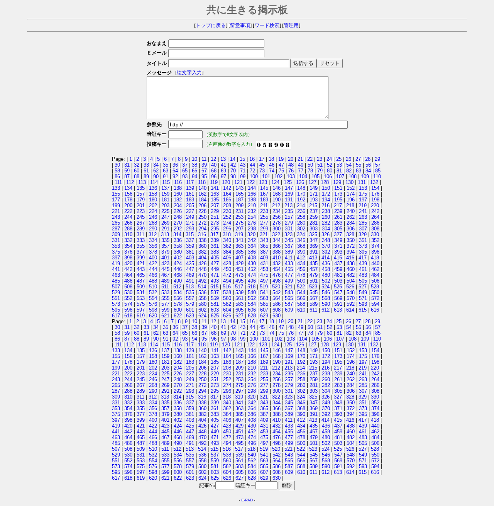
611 (313, 310)
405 (215, 258)
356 (153, 246)
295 (215, 229)
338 (202, 240)
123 (263, 182)
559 (215, 298)
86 (117, 176)
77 (300, 171)
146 (276, 188)
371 (338, 246)
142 (227, 188)
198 (375, 200)
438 (351, 263)
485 (116, 281)
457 (314, 269)
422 (153, 263)
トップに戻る (211, 25)
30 (117, 165)
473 (239, 275)
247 (165, 217)
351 (363, 240)
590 (326, 304)
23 (319, 159)
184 (202, 200)
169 (289, 194)
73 (262, 171)
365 (264, 246)
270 (178, 223)
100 (254, 176)
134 (128, 188)
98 (233, 176)
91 (165, 176)
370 (326, 246)
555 (165, 298)
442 (128, 269)
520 (276, 287)
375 (116, 252)
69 (223, 171)
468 (178, 275)
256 (276, 217)
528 (375, 287)
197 (363, 200)
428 (227, 263)
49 (300, 165)
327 (338, 234)
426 (202, 263)
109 (365, 176)
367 (289, 246)
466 (153, 275)
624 (202, 316)
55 (358, 165)
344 (276, 240)
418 (375, 258)
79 (320, 171)
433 (289, 263)
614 (350, 310)
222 (128, 211)
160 (178, 194)
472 (227, 275)
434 (301, 263)
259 (314, 217)
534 (178, 292)
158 (153, 194)
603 (215, 310)
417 (363, 258)
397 (116, 258)
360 (202, 246)
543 (289, 292)
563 (264, 298)
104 (303, 176)
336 (178, 240)
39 (204, 165)
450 (227, 269)
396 (375, 252)
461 (363, 269)
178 (128, 200)
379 (165, 252)
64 (175, 171)
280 (301, 223)
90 (156, 176)
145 (264, 188)
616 (375, 310)
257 (289, 217)
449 (215, 269)
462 (375, 269)
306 (351, 229)
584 (252, 304)
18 (271, 159)
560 (227, 298)
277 (264, 223)
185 (215, 200)
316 (202, 234)
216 (325, 205)
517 (239, 287)
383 (215, 252)
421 (141, 263)
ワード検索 (266, 25)
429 (239, 263)
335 (165, 240)
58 (117, 171)
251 (215, 217)
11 (203, 159)
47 (281, 165)
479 (314, 275)
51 (320, 165)
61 (146, 171)
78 (310, 171)
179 (141, 200)
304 (326, 229)
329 (363, 234)
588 (301, 304)
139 (190, 188)
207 (215, 205)
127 (312, 182)
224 (153, 211)
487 (141, 281)
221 (116, 211)
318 (227, 234)
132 (374, 182)
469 (190, 275)
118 (202, 182)
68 (214, 171)
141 (215, 188)
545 (314, 292)
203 (165, 205)
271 (190, 223)
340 (227, 240)
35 (165, 165)
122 (251, 182)
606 (252, 310)
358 (178, 246)
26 (348, 159)
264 (375, 217)
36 (175, 165)
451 (239, 269)
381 (190, 252)
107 (340, 176)
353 (116, 246)
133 (116, 188)
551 (116, 298)
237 (314, 211)
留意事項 (240, 25)
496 (252, 281)
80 (329, 171)
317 (214, 234)
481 (338, 275)
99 (242, 176)
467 (165, 275)
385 (239, 252)
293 (190, 229)
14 (232, 159)
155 (116, 194)
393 (338, 252)
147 (289, 188)
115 (166, 182)
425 (190, 263)
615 (363, 310)
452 (252, 269)
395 (363, 252)
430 (252, 263)
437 (338, 263)
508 (128, 287)
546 (326, 292)
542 (276, 292)
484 (375, 275)
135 (141, 188)
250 (202, 217)
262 (351, 217)
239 (338, 211)
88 (136, 176)
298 (252, 229)
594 (375, 304)
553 (141, 298)
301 (289, 229)
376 (128, 252)
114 (154, 182)
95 (204, 176)
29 (377, 159)
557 (190, 298)
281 (314, 223)
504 (351, 281)
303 (314, 229)
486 (128, 281)
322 (276, 234)
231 (239, 211)
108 (353, 176)
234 (276, 211)
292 (178, 229)
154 (375, 188)
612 (325, 310)
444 (153, 269)
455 (289, 269)
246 (153, 217)
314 (177, 234)
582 (227, 304)
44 (252, 165)
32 (136, 165)
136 (153, 188)
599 (165, 310)
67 (204, 171)
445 (165, 269)
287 (116, 229)
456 (301, 269)
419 (116, 263)
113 (142, 182)
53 (339, 165)
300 (276, 229)
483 (363, 275)
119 (214, 182)
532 (153, 292)
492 (202, 281)
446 (178, 269)
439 (363, 263)
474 (252, 275)
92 (175, 176)
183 (190, 200)
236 (301, 211)
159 (165, 194)
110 (377, 176)
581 (215, 304)
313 (165, 234)
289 (141, 229)
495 (239, 281)
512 (177, 287)
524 (325, 287)
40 (214, 165)
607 (264, 310)
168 (276, 194)
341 (239, 240)
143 (239, 188)
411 (289, 258)
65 (185, 171)
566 (301, 298)
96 (214, 176)
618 (128, 316)
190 (276, 200)
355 (141, 246)
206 (202, 205)
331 (116, 240)
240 (351, 211)
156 (128, 194)
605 (239, 310)
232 (252, 211)
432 (276, 263)
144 (252, 188)
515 (214, 287)
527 (363, 287)
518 (251, 287)
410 (276, 258)
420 (128, 263)
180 (153, 200)
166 (252, 194)
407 (239, 258)
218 (350, 205)
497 (264, 281)
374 (375, 246)
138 (178, 188)
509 (141, 287)
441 (116, 269)
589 (314, 304)
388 (276, 252)
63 (165, 171)
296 (227, 229)
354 (128, 246)
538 (227, 292)
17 (261, 159)
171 (314, 194)
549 (363, 292)
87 (127, 176)
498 (276, 281)
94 (194, 176)
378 (153, 252)
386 (252, 252)
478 (301, 275)
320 (251, 234)
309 (116, 234)
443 (141, 269)
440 (375, 263)
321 (264, 234)
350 (351, 240)
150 (326, 188)
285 (363, 223)
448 (202, 269)
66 (194, 171)
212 (276, 205)
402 (178, 258)
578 (178, 304)
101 (266, 176)
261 (338, 217)
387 (264, 252)
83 (358, 171)
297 (239, 229)
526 (350, 287)
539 (239, 292)
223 (141, 211)
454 (276, 269)
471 (215, 275)
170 (301, 194)
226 (178, 211)
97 (223, 176)
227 (190, 211)
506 (375, 281)
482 (351, 275)
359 (190, 246)
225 (165, 211)
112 (130, 182)
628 (252, 316)
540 (252, 292)
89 (146, 176)
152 (351, 188)
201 (141, 205)
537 (215, 292)
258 (301, 217)
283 (338, 223)
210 (252, 205)
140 (202, 188)
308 (375, 229)
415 (338, 258)
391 (314, 252)
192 (301, 200)
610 (301, 310)
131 (362, 182)
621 (165, 316)
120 (226, 182)
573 (116, 304)
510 (153, 287)
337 (190, 240)
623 (190, 316)
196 (351, 200)
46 (271, 165)
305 (338, 229)
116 (178, 182)
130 (349, 182)
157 (141, 194)
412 (301, 258)
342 (252, 240)
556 (178, 298)
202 (153, 205)
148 (301, 188)
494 (227, 281)
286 (375, 223)
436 (326, 263)
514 (202, 287)
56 (368, 165)
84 (368, 171)
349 (338, 240)
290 (153, 229)
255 (264, 217)
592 (351, 304)
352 (375, 240)
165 (239, 194)
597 (141, 310)
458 (326, 269)
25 (339, 159)
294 (202, 229)
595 (116, 310)
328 (350, 234)
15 (242, 159)
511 (165, 287)
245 (141, 217)
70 (233, 171)
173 (338, 194)
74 (271, 171)
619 (141, 316)
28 (367, 159)
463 (116, 275)
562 (252, 298)
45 (262, 165)
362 (227, 246)
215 (313, 205)
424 (178, 263)
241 (363, 211)
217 (338, 205)
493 (215, 281)
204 (178, 205)
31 (127, 165)
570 (351, 298)
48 (291, 165)
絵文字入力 (189, 72)
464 (128, 275)
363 (239, 246)
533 (165, 292)
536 (202, 292)
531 (141, 292)
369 (314, 246)
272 (202, 223)
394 (351, 252)
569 (338, 298)
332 (128, 240)
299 (264, 229)
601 (190, 310)
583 (239, 304)
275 (239, 223)
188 (252, 200)
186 (227, 200)
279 (289, 223)
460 (351, 269)
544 (301, 292)
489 (165, 281)
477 (289, 275)
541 (264, 292)
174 (351, 194)
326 (325, 234)
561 (239, 298)
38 (194, 165)
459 (338, 269)
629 (264, 316)
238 (326, 211)
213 (288, 205)
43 (242, 165)
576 (153, 304)
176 (375, 194)
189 (264, 200)
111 (118, 182)
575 (141, 304)
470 (202, 275)
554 (153, 298)
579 (190, 304)
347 (314, 240)
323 (288, 234)
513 (190, 287)
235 (289, 211)
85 (378, 171)
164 (227, 194)
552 (128, 298)
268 (153, 223)
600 (178, 310)
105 (315, 176)
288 (128, 229)
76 (291, 171)
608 (276, 310)
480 (326, 275)
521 (288, 287)
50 (310, 165)
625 (215, 316)
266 (128, 223)
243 (116, 217)
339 (215, 240)
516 (227, 287)
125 (288, 182)
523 (313, 287)
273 (215, 223)
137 (165, 188)
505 (363, 281)
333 (141, 240)
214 (301, 205)
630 (276, 316)
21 (300, 159)
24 (329, 159)
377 (141, 252)
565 (289, 298)
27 (358, 159)
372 (351, 246)
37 (185, 165)
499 (289, 281)
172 (326, 194)
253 (239, 217)
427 (215, 263)
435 (314, 263)
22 (310, 159)
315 (190, 234)
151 (338, 188)
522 (301, 287)
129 (337, 182)
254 (252, 217)
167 (264, 194)
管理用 (291, 25)
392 (326, 252)
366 (276, 246)
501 (314, 281)
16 (252, 159)
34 (156, 165)
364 (252, 246)
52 (329, 165)
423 (165, 263)
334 (153, 240)
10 (194, 159)
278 (276, 223)
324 (301, 234)
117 (190, 182)
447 (190, 269)
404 (202, 258)
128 (325, 182)
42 (233, 165)
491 (190, 281)
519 (264, 287)
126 (300, 182)
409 (264, 258)
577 (165, 304)
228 (202, 211)
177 (116, 200)
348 (326, 240)
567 (314, 298)
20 (290, 159)
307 (363, 229)
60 (136, 171)
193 (314, 200)
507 (116, 287)
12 (213, 159)
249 (190, 217)
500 (301, 281)
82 (349, 171)
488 (153, 281)
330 (375, 234)
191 (289, 200)
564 (276, 298)
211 (264, 205)
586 (276, 304)
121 (238, 182)
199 (116, 205)
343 (264, 240)
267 (141, 223)
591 (338, 304)
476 (276, 275)
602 (202, 310)
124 (275, 182)
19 (281, 159)
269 (165, 223)
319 (239, 234)
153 (363, 188)
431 (264, 263)
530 (128, 292)
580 (202, 304)
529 (116, 292)
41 (223, 165)
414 (325, 258)
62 (156, 171)
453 (264, 269)
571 (363, 298)
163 (215, 194)
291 (165, 229)
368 (301, 246)
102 (278, 176)
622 (178, 316)
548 (351, 292)
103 (291, 176)
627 (239, 316)
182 (178, 200)
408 (252, 258)
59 (127, 171)
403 (190, 258)
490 (178, 281)
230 (227, 211)
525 (338, 287)
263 (363, 217)
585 (264, 304)
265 (116, 223)
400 (153, 258)
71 (242, 171)
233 (264, 211)
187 (239, 200)
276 (252, 223)
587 (289, 304)
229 (215, 211)
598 (153, 310)
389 (289, 252)
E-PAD (247, 500)
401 (165, 258)
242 (375, 211)
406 (227, 258)
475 (264, 275)
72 (252, 171)
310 (128, 234)
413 (313, 258)
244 (128, 217)
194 (326, 200)
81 (339, 171)
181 (165, 200)
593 (363, 304)
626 (227, 316)
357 (165, 246)
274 (227, 223)
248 (178, 217)
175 (363, 194)
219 (363, 205)
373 (363, 246)
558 (202, 298)
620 (153, 316)
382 (202, 252)
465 (141, 275)
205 (190, 205)
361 (215, 246)
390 (301, 252)
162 (202, 194)
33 (146, 165)
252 (227, 217)
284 (351, 223)
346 (301, 240)
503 (338, 281)
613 (338, 310)
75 (281, 171)
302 (301, 229)
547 (338, 292)
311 (140, 234)
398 (128, 258)
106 (328, 176)
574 (128, 304)
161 (190, 194)
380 (178, 252)
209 (239, 205)
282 (326, 223)
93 (185, 176)
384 (227, 252)
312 (153, 234)
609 (289, 310)
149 (314, 188)
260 (326, 217)
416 (350, 258)
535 (190, 292)
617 (116, 316)
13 (223, 159)
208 (227, 205)
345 (289, 240)
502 (326, 281)
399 (141, 258)
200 (128, 205)
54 (349, 165)
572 (375, 298)
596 (128, 310)
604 (227, 310)
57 (378, 165)
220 (375, 205)
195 (338, 200)
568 (326, 298)
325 (313, 234)
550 (375, 292)
